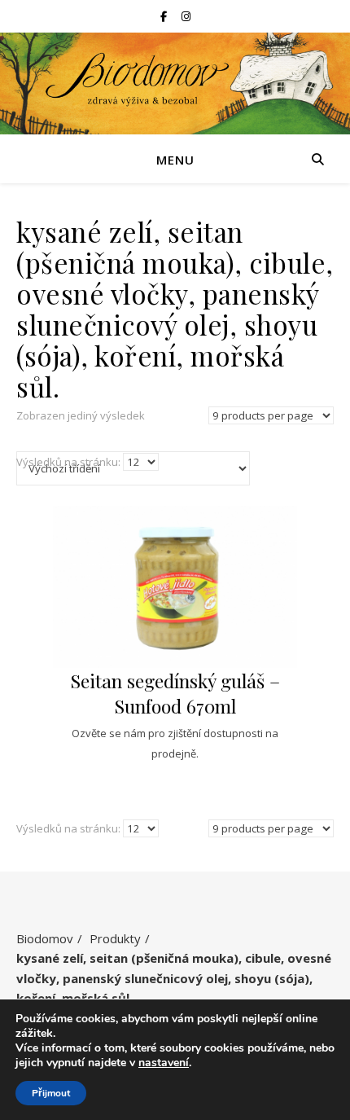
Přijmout (51, 1093)
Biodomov (44, 938)
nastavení (163, 1063)
